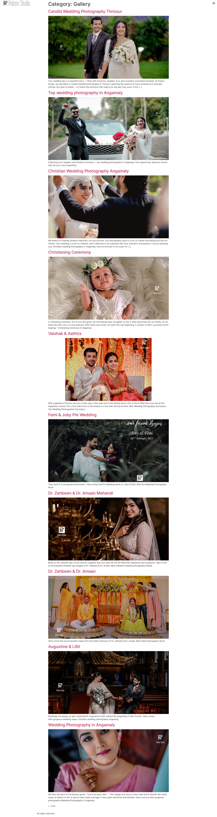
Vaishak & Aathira (64, 333)
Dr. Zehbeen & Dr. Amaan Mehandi (80, 493)
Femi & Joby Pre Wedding (72, 414)
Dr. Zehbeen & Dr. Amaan (72, 571)
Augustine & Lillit (64, 646)
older (52, 806)
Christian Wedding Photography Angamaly (88, 171)
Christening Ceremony (69, 252)
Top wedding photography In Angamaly (85, 92)
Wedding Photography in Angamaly (81, 724)
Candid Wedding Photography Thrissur (85, 11)
